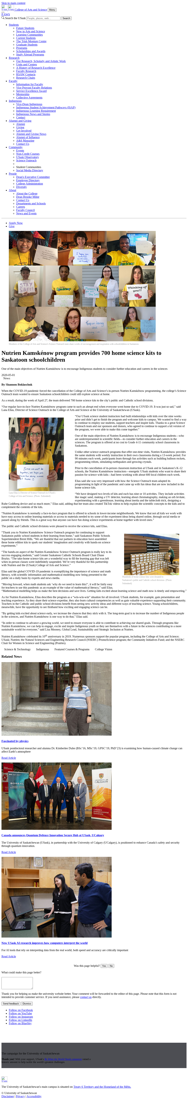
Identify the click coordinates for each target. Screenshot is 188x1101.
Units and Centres (26, 64)
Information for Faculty (29, 84)
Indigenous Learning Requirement (36, 110)
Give (12, 226)
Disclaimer (7, 1096)
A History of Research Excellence (35, 67)
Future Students (25, 28)
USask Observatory (27, 157)
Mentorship (22, 94)
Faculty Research (26, 71)
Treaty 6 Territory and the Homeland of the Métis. (102, 1086)
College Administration (29, 183)
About (12, 190)
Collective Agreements (29, 97)
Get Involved (23, 130)
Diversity (21, 186)
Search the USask (15, 18)
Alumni (20, 124)
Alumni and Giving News (31, 134)
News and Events (26, 213)
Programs (21, 47)
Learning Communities (29, 34)
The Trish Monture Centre (31, 41)
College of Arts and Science (31, 9)
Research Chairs (25, 77)
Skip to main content (13, 3)
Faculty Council (25, 210)
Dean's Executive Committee (33, 177)
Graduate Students (26, 44)
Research (14, 57)
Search (66, 18)
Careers (20, 206)
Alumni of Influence (28, 137)
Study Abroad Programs (30, 54)
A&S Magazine (25, 140)
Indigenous (15, 100)
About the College (26, 193)
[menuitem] (98, 39)
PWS (5, 14)
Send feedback (11, 1003)
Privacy (20, 1096)
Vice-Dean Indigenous (29, 104)
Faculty (13, 81)
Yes (104, 966)
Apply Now (16, 223)
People (13, 173)
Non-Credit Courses (27, 153)
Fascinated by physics (14, 741)
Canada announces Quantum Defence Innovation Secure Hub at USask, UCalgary (52, 835)
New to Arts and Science (30, 31)
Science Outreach (26, 160)
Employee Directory (28, 180)
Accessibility (34, 1096)
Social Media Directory (29, 170)
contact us (86, 997)
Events (20, 150)
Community (16, 147)
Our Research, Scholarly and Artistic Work (41, 61)
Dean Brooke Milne (27, 196)
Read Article (8, 757)
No (111, 966)
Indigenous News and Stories (33, 114)
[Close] (2, 12)
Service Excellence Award (31, 90)
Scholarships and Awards (30, 51)
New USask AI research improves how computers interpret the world (44, 943)
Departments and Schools (31, 203)
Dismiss (27, 1003)
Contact (20, 117)
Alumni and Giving (20, 120)
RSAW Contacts (25, 74)
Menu (52, 9)
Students (14, 24)
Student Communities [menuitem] (28, 167)
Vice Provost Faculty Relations (34, 87)
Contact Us (22, 143)
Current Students (26, 38)
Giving (20, 127)
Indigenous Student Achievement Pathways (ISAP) (45, 107)
